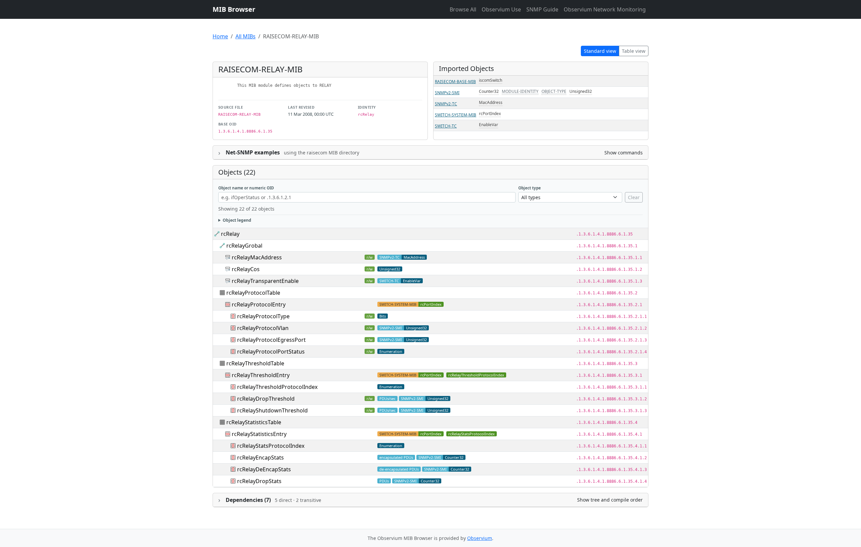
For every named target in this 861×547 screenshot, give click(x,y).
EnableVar (488, 124)
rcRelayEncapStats (260, 457)
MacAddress (490, 102)
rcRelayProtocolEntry (259, 304)
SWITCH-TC (446, 126)
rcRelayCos (246, 269)
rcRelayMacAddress (257, 257)
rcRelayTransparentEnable (265, 281)
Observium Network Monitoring (605, 9)
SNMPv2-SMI (447, 93)
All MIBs (245, 36)
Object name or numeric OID (246, 187)
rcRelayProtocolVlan (263, 328)
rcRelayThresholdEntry (261, 375)
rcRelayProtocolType (263, 316)
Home (220, 36)
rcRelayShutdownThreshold (272, 410)
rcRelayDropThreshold (266, 398)
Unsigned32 (580, 91)
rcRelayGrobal (244, 245)
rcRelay (230, 234)
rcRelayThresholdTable (255, 363)
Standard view (600, 51)
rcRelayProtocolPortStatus (271, 351)
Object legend (237, 220)
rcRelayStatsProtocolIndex (471, 433)
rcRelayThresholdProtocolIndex (476, 374)
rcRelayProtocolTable (253, 292)
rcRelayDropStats (259, 481)
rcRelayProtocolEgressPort (271, 339)
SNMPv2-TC (446, 104)
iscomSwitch (490, 80)
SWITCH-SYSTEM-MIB (455, 115)
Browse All (463, 9)
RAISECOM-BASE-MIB (455, 81)
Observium (479, 538)
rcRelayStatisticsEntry (259, 434)
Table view (633, 51)
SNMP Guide (542, 9)
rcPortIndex (490, 113)
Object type (529, 187)
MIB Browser (234, 9)
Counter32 (489, 91)
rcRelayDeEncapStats (264, 469)
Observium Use (501, 9)
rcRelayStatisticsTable (253, 422)
